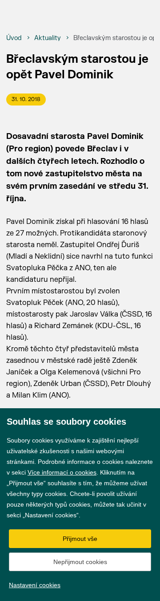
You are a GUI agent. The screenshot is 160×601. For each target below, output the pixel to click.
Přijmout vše (80, 538)
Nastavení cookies (34, 585)
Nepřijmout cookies (80, 561)
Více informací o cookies (62, 472)
